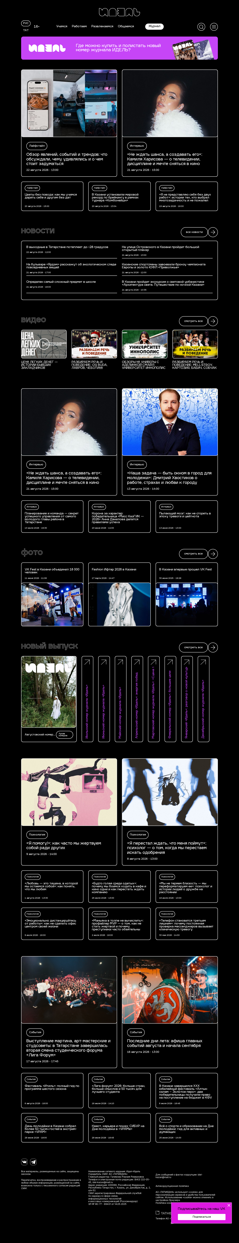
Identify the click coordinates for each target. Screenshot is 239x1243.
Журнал (154, 26)
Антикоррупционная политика (172, 1186)
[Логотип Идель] (119, 12)
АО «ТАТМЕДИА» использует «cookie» (177, 1192)
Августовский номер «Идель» (39, 734)
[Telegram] (33, 1162)
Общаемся (126, 26)
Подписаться (202, 1217)
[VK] (24, 1162)
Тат (26, 30)
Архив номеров (63, 735)
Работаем (79, 26)
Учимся (61, 26)
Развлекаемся (102, 26)
